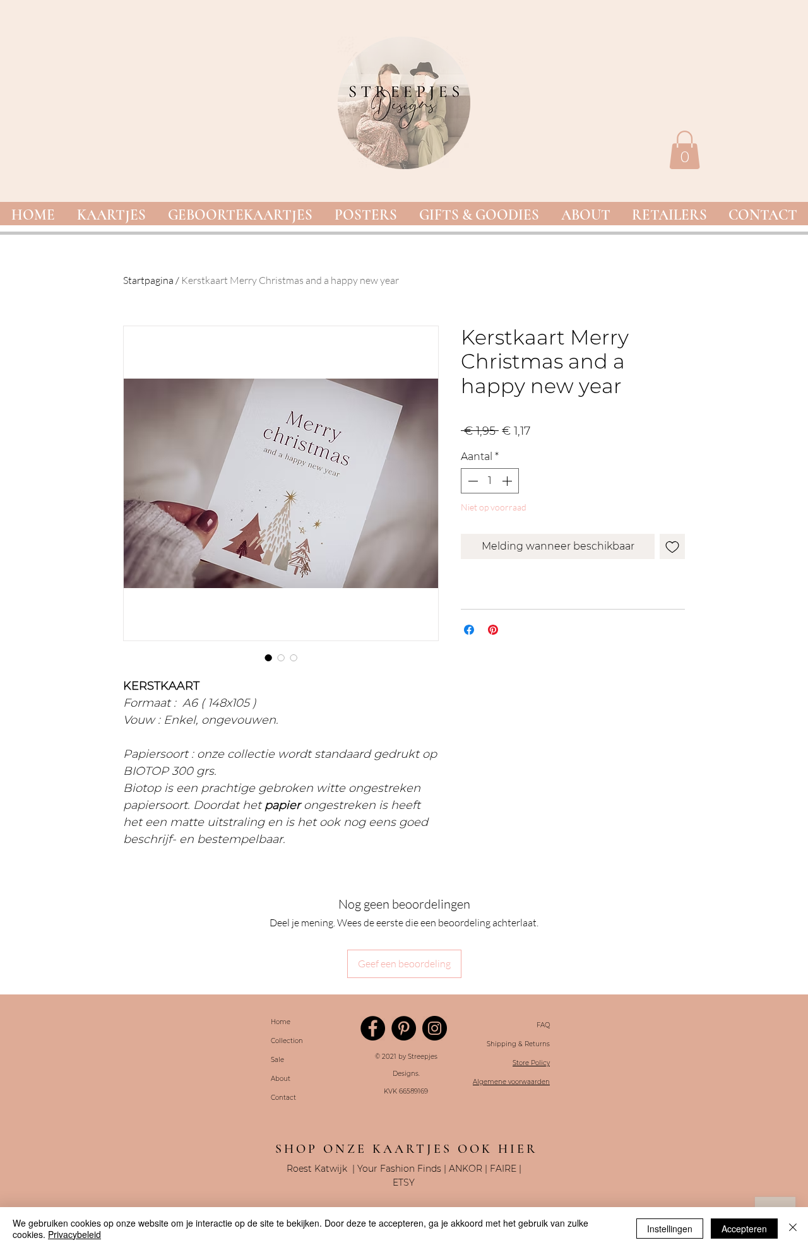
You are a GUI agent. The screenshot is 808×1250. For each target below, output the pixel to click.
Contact (283, 1098)
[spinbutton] (489, 481)
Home (280, 1022)
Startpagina (148, 280)
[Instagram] (434, 1028)
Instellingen (669, 1228)
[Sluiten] (792, 1228)
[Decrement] (471, 481)
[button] (111, 215)
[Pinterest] (403, 1028)
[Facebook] (372, 1028)
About (280, 1079)
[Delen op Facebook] (469, 629)
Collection (287, 1041)
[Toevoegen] (672, 546)
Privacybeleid (74, 1234)
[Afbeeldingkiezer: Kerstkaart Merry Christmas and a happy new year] (268, 657)
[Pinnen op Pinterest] (493, 629)
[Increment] (508, 481)
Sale (277, 1060)
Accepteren (744, 1228)
